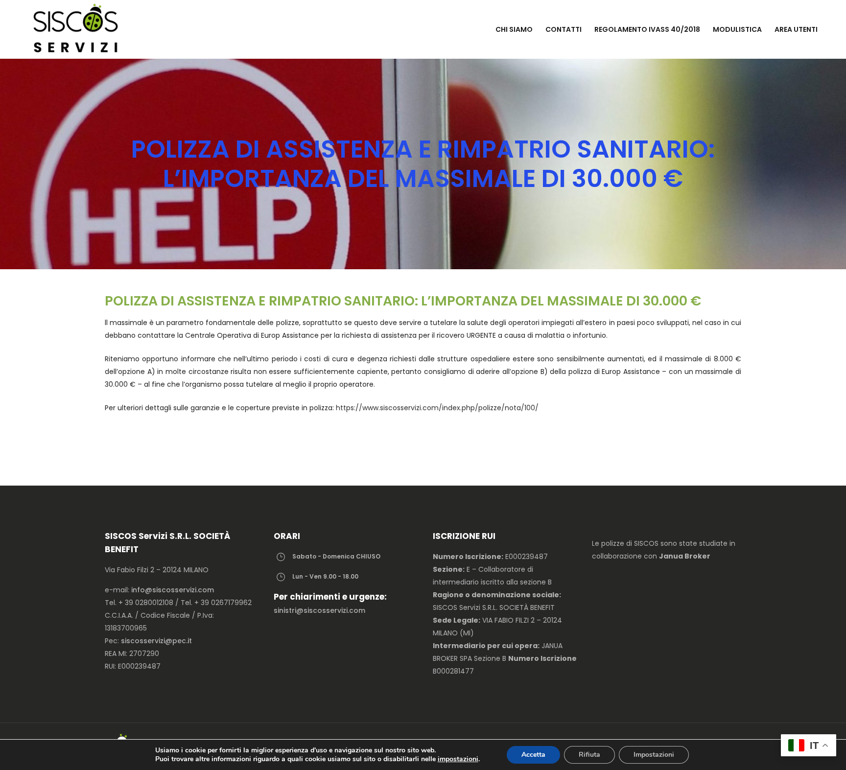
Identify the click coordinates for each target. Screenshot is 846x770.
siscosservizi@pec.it (156, 641)
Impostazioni (654, 754)
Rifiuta (589, 754)
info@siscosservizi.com (172, 590)
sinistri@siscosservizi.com (319, 610)
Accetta (533, 754)
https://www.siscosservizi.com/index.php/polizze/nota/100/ (437, 408)
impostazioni (458, 759)
